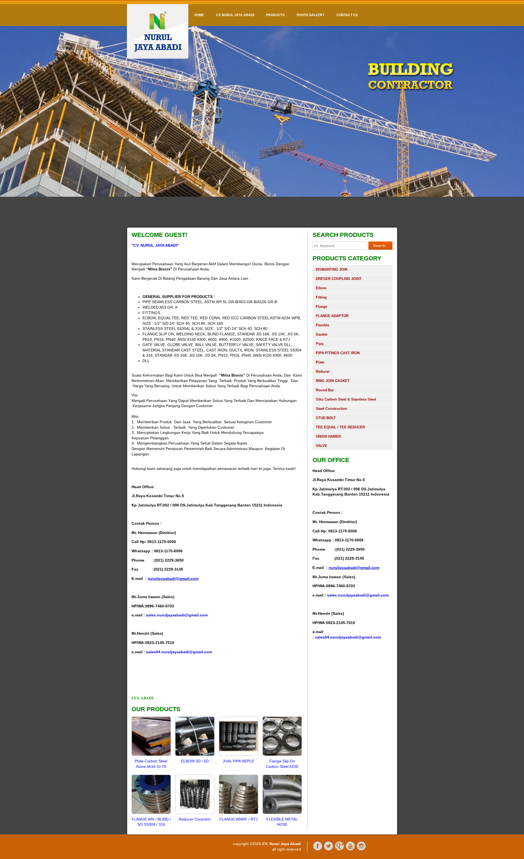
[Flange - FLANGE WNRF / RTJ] (238, 814)
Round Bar (325, 390)
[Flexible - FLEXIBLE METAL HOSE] (282, 814)
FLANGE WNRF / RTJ (238, 819)
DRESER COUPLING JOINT (339, 279)
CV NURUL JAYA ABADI (235, 15)
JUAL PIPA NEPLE (238, 761)
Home (199, 15)
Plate (320, 362)
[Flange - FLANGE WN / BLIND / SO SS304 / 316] (151, 814)
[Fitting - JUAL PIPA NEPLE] (238, 755)
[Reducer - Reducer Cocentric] (195, 814)
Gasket (321, 334)
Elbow (321, 288)
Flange (321, 307)
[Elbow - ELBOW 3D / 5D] (195, 755)
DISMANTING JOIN (331, 269)
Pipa (319, 344)
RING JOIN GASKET (333, 381)
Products (275, 15)
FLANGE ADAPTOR (332, 316)
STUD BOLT (326, 418)
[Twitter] (329, 849)
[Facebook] (318, 849)
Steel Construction (331, 409)
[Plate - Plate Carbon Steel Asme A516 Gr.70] (151, 755)
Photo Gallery (310, 15)
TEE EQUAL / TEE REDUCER (340, 427)
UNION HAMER (328, 436)
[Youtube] (350, 849)
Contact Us (347, 15)
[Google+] (339, 849)
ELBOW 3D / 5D (195, 761)
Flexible (322, 325)
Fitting (321, 297)
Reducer (323, 371)
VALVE (321, 446)
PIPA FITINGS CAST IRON (338, 353)
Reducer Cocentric (195, 819)
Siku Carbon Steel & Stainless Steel (346, 399)
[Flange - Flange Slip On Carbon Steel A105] (282, 755)
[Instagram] (361, 849)
